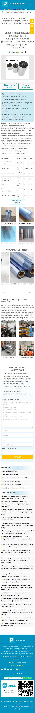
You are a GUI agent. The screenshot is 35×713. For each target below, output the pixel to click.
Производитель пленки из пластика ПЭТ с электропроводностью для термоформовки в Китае (17, 538)
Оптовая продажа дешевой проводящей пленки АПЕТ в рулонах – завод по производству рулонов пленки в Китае (16, 587)
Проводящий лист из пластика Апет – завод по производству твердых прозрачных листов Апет (16, 575)
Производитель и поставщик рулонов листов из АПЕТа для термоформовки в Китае (16, 600)
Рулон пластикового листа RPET (12, 484)
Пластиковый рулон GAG (9, 471)
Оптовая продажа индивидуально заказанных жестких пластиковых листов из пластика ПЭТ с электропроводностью (15, 552)
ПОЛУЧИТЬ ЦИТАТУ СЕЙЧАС (17, 202)
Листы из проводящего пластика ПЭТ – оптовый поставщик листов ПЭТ (16, 605)
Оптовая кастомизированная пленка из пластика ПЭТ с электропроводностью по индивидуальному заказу (16, 512)
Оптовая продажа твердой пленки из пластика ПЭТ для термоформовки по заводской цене (17, 532)
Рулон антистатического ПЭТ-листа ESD (19, 12)
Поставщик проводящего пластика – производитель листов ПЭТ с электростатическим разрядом (17, 619)
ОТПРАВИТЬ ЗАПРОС (10, 86)
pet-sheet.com (13, 125)
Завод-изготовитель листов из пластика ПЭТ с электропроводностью (15, 624)
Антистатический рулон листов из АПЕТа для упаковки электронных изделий (15, 594)
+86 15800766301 (18, 665)
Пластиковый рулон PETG (10, 474)
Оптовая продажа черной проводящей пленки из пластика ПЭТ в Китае (16, 518)
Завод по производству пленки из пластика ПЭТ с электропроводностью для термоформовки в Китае (17, 567)
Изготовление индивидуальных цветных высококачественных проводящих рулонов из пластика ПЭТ (15, 504)
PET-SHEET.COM (17, 4)
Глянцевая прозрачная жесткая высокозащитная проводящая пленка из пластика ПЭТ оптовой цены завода (17, 525)
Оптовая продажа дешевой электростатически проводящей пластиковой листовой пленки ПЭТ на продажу (16, 612)
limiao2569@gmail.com (19, 662)
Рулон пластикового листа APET (12, 481)
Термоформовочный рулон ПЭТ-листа (14, 488)
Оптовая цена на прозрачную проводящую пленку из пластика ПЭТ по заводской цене (17, 546)
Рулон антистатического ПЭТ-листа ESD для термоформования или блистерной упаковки (16, 133)
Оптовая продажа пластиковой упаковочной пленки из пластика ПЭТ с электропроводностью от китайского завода (17, 560)
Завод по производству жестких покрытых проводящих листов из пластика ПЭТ (14, 497)
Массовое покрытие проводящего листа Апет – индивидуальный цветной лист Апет (16, 580)
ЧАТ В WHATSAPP (26, 86)
